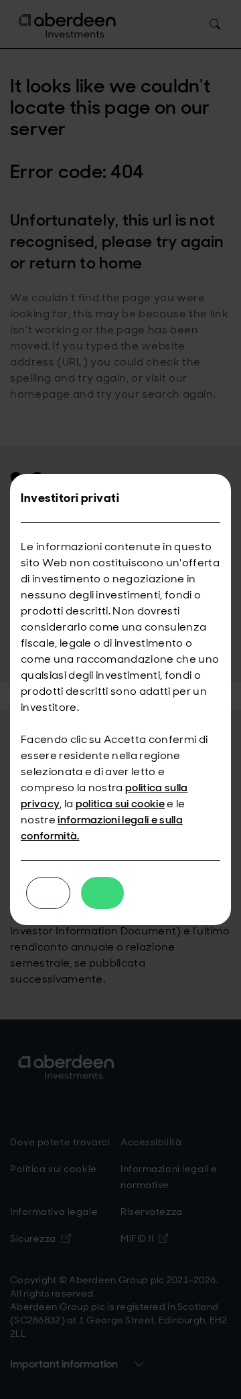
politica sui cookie (120, 804)
